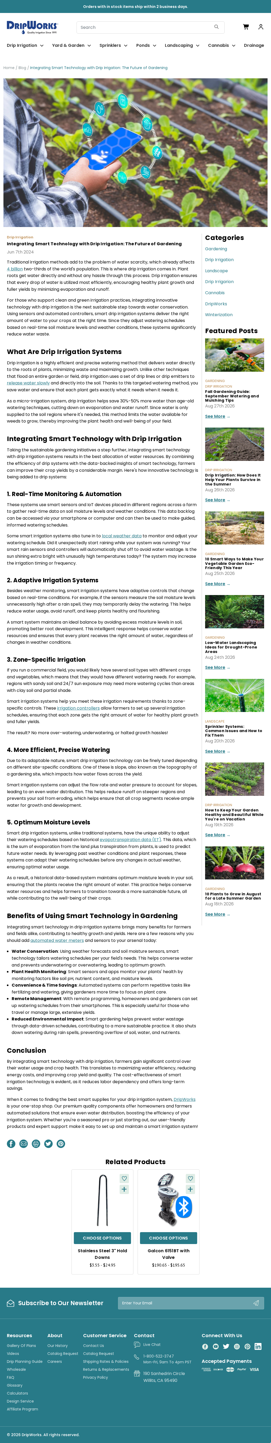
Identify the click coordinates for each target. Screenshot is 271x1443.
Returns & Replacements (106, 1369)
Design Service (20, 1401)
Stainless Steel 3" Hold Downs (102, 1254)
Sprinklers (110, 45)
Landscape (216, 271)
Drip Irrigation (22, 45)
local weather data (122, 536)
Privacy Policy (95, 1377)
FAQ (10, 1377)
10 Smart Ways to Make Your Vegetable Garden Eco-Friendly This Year (234, 563)
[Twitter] (48, 1144)
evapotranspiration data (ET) (130, 840)
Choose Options (102, 1238)
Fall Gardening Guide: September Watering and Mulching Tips (232, 396)
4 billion (15, 269)
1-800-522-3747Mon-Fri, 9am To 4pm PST (167, 1359)
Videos (13, 1353)
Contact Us (93, 1345)
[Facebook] (11, 1144)
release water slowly (28, 383)
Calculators (17, 1393)
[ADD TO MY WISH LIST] (124, 1178)
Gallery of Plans (21, 1345)
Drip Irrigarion (219, 282)
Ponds (143, 45)
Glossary (14, 1385)
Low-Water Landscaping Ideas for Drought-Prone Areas (231, 647)
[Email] (23, 1144)
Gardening (216, 249)
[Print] (36, 1144)
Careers (54, 1361)
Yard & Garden (68, 45)
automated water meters (57, 940)
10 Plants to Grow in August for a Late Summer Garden (233, 896)
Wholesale (16, 1369)
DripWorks (216, 304)
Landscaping (179, 45)
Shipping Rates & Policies (106, 1361)
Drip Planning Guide (25, 1361)
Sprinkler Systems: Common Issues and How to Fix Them (233, 731)
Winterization (219, 315)
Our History (57, 1345)
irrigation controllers (78, 708)
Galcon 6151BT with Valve (169, 1254)
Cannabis (218, 45)
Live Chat (152, 1344)
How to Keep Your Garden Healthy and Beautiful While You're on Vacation (234, 814)
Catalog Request (62, 1353)
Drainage (254, 45)
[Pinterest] (61, 1144)
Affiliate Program (22, 1409)
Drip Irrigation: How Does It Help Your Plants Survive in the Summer (233, 480)
